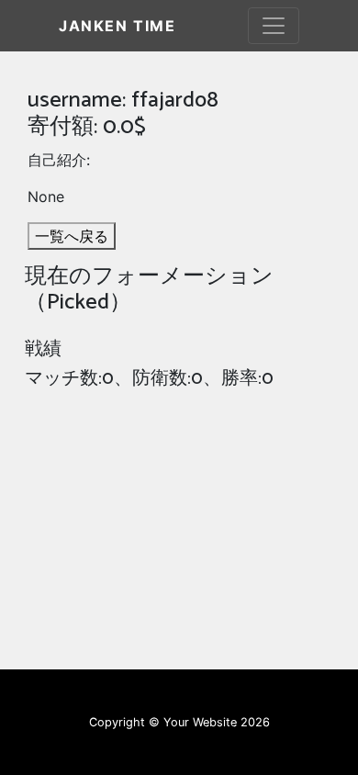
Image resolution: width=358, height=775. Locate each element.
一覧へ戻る (71, 236)
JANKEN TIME (117, 26)
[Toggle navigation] (273, 25)
